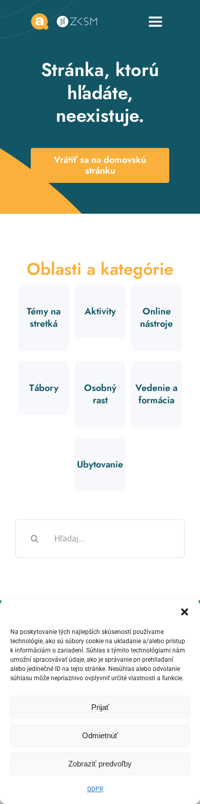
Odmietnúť (100, 735)
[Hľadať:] (100, 538)
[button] (184, 612)
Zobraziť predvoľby (100, 763)
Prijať (100, 707)
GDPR (95, 789)
